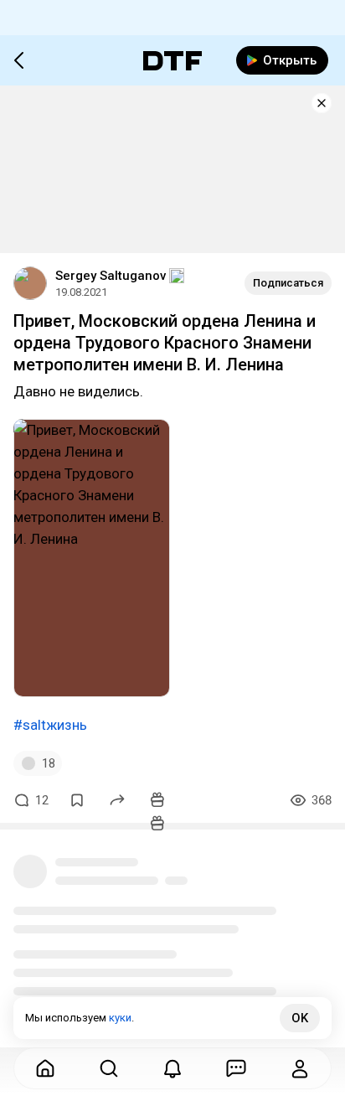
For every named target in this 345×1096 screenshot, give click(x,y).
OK (299, 1018)
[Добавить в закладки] (77, 800)
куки (120, 1017)
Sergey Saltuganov (110, 275)
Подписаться (288, 283)
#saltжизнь (50, 724)
